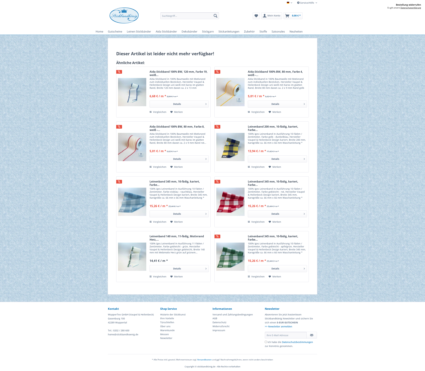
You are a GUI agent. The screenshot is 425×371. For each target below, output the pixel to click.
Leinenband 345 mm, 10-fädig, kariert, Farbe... (175, 183)
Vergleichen (159, 111)
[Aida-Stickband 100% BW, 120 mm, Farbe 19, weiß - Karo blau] (132, 92)
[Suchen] (215, 15)
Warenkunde (167, 330)
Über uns (165, 326)
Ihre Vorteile (167, 318)
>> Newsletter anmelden (278, 326)
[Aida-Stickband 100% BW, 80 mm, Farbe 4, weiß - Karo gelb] (230, 92)
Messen (164, 334)
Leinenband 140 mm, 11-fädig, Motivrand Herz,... (177, 238)
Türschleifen (167, 322)
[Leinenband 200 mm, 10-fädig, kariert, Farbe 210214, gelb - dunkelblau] (230, 147)
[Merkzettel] (256, 15)
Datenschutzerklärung (410, 7)
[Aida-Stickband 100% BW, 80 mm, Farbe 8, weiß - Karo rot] (132, 147)
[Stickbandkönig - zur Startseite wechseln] (124, 15)
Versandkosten (204, 359)
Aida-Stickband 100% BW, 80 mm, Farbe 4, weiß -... (275, 73)
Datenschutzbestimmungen (297, 342)
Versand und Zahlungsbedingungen (232, 314)
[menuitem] (189, 15)
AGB (214, 318)
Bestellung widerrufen (408, 4)
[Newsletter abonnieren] (311, 335)
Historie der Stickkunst (173, 314)
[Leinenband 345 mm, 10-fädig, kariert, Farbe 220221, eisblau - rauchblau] (132, 202)
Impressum (218, 330)
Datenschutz (219, 322)
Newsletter (166, 338)
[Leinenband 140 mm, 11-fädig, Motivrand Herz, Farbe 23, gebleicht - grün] (132, 257)
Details (177, 104)
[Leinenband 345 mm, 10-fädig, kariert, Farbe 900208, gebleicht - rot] (230, 202)
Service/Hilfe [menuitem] (307, 2)
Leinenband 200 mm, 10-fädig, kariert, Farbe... (273, 128)
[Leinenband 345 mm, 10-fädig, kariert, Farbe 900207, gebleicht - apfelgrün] (230, 257)
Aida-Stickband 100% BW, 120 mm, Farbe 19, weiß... (179, 73)
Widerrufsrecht (220, 326)
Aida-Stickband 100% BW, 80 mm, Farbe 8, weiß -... (177, 128)
